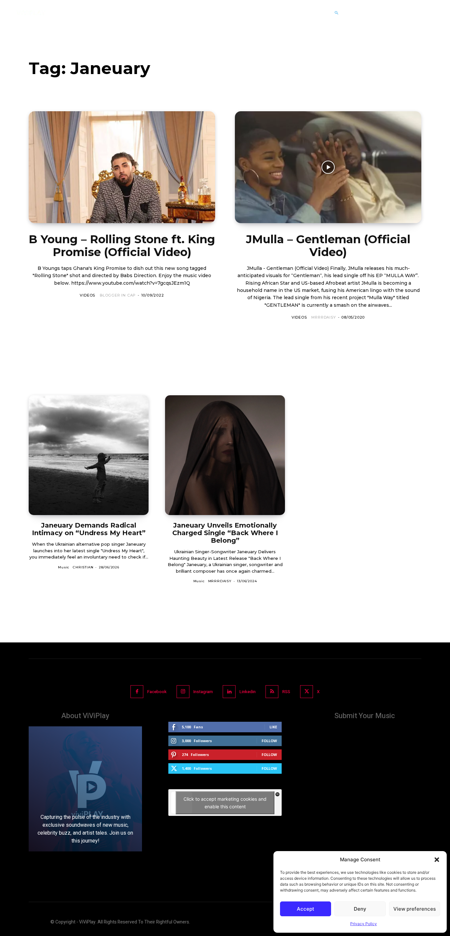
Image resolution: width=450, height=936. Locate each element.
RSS (286, 692)
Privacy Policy (363, 923)
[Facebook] (136, 691)
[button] (437, 859)
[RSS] (272, 691)
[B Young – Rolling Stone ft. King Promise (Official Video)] (122, 167)
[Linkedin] (229, 691)
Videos (87, 295)
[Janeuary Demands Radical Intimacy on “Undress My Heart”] (89, 455)
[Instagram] (183, 691)
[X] (306, 691)
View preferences (414, 909)
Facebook (157, 692)
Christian (83, 567)
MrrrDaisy (323, 317)
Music (63, 567)
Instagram (203, 692)
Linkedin (247, 692)
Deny (360, 909)
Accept (305, 909)
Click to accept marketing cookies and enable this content (225, 802)
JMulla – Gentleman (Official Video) (328, 245)
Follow (269, 740)
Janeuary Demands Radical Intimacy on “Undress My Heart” (89, 529)
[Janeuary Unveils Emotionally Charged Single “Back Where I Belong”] (225, 455)
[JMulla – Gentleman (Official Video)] (328, 167)
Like (273, 726)
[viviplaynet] (31, 13)
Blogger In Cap (118, 295)
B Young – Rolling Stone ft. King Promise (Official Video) (122, 245)
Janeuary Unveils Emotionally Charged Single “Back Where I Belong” (225, 532)
